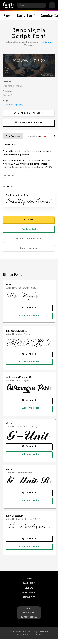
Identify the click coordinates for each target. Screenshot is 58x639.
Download (30, 307)
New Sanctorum (14, 515)
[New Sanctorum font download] (29, 527)
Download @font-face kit (30, 113)
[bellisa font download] (29, 296)
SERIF (29, 578)
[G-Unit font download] (29, 435)
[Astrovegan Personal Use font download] (29, 388)
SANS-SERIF (29, 583)
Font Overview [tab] (13, 136)
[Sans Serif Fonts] (26, 15)
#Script (6, 104)
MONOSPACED (29, 592)
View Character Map (30, 238)
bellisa (9, 284)
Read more (9, 175)
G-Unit (9, 423)
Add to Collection (30, 229)
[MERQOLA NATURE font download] (29, 342)
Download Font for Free (30, 122)
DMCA (29, 609)
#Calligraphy (17, 104)
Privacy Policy (29, 613)
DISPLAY (29, 588)
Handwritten (47, 42)
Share (30, 219)
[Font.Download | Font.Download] (8, 5)
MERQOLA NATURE (16, 330)
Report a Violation (29, 248)
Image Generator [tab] (36, 136)
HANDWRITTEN (29, 597)
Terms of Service (29, 617)
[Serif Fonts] (7, 15)
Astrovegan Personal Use (19, 377)
